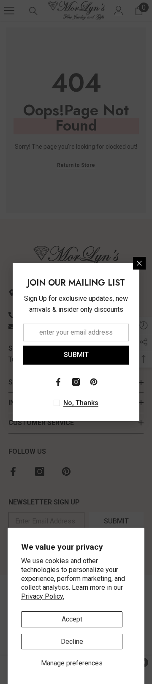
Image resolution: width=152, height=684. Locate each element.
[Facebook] (58, 382)
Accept (72, 619)
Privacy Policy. (42, 596)
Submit (76, 355)
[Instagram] (76, 382)
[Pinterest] (94, 382)
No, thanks (80, 403)
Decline (72, 642)
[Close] (139, 263)
